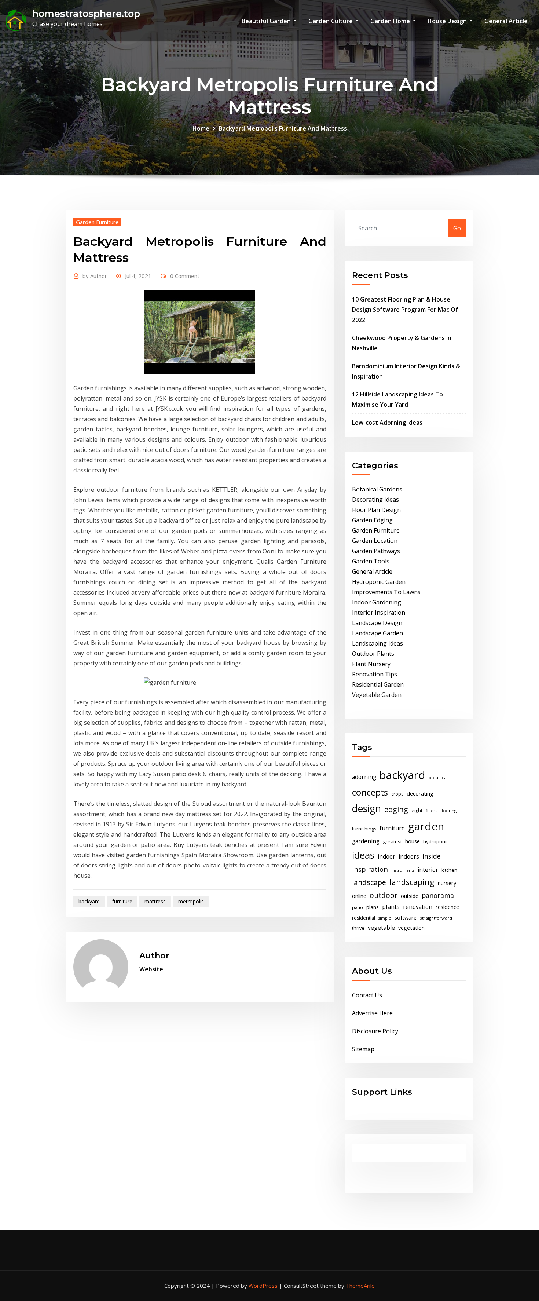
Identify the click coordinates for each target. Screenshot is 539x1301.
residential (363, 918)
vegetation (411, 927)
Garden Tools (370, 561)
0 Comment (184, 275)
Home (200, 128)
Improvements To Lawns (386, 592)
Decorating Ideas (375, 500)
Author (94, 275)
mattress (155, 901)
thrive (358, 928)
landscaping (411, 882)
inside (431, 856)
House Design (448, 21)
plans (372, 907)
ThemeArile (360, 1285)
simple (384, 918)
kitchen (449, 870)
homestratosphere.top (86, 13)
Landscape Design (377, 623)
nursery (447, 883)
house (412, 841)
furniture (122, 901)
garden (426, 826)
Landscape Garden (377, 633)
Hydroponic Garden (379, 582)
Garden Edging (372, 520)
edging (396, 809)
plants (391, 907)
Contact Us (367, 995)
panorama (438, 895)
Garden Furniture (97, 222)
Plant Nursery (371, 664)
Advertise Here (372, 1013)
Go (457, 228)
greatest (392, 841)
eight (416, 810)
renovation (417, 907)
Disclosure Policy (375, 1031)
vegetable (381, 928)
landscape (369, 882)
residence (447, 906)
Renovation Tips (374, 674)
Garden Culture (331, 21)
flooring (448, 810)
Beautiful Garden (267, 21)
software (406, 917)
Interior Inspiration (378, 613)
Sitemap (363, 1049)
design (366, 808)
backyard (89, 901)
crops (397, 794)
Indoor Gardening (376, 602)
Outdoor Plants (373, 654)
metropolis (191, 901)
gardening (366, 841)
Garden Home (390, 21)
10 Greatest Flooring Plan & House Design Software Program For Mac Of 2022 (405, 309)
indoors (409, 856)
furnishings (364, 829)
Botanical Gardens (377, 489)
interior (428, 870)
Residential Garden (378, 684)
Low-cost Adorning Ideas (387, 423)
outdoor (383, 895)
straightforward (436, 918)
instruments (402, 870)
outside (409, 895)
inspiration (370, 869)
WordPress (263, 1285)
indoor (386, 856)
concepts (370, 792)
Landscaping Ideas (377, 643)
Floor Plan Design (376, 510)
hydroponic (435, 841)
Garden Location (374, 541)
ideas (363, 855)
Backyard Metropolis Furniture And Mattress (283, 128)
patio (357, 907)
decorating (420, 793)
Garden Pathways (376, 551)
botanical (438, 777)
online (359, 895)
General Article (506, 21)
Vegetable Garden (377, 695)
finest (431, 810)
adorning (364, 777)
